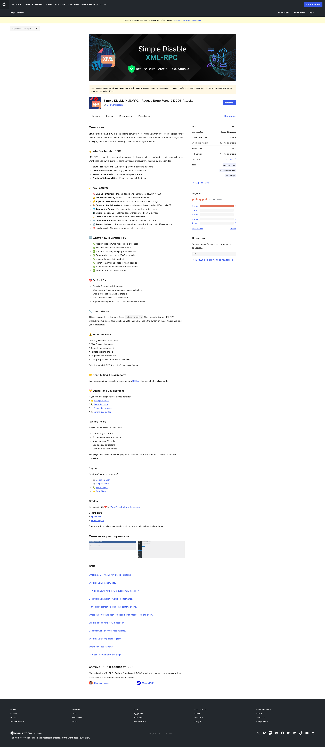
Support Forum (103, 483)
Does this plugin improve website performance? (111, 599)
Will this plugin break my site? (102, 583)
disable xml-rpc (229, 165)
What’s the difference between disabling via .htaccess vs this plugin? (121, 615)
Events (197, 714)
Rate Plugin (101, 491)
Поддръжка (230, 116)
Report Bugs (102, 487)
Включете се (200, 709)
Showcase (76, 709)
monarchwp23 (97, 520)
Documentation (103, 480)
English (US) (231, 159)
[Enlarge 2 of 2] (181, 544)
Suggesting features (103, 408)
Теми (74, 714)
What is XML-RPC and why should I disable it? (111, 575)
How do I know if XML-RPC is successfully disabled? (114, 591)
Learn (135, 709)
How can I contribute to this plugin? (105, 655)
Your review (197, 228)
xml (226, 175)
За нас (13, 709)
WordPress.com (263, 709)
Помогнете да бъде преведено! (187, 20)
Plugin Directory (17, 13)
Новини (13, 714)
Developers (138, 717)
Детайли (96, 116)
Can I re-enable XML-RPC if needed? (106, 623)
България (38, 733)
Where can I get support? (101, 647)
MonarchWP (148, 683)
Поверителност (17, 722)
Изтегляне (229, 103)
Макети (75, 722)
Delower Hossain (115, 105)
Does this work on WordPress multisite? (107, 631)
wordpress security (227, 170)
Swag (197, 722)
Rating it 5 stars (101, 400)
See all (233, 228)
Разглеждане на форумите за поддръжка (212, 260)
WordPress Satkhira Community (125, 507)
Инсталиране (125, 116)
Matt (259, 714)
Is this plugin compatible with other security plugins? (113, 607)
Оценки (109, 116)
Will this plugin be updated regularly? (105, 639)
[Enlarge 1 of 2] (132, 544)
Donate (198, 717)
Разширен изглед (200, 182)
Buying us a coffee (102, 412)
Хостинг (13, 717)
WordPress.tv (140, 722)
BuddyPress (262, 722)
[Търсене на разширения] (37, 28)
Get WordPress (313, 4)
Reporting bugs (101, 404)
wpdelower (96, 516)
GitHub (135, 381)
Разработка (144, 116)
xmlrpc (232, 175)
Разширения (77, 717)
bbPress (260, 717)
